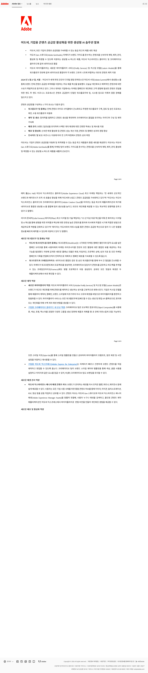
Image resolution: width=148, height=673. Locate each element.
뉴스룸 (29, 3)
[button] (8, 661)
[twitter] (26, 661)
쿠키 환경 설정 (111, 661)
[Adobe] (4, 3)
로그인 (145, 3)
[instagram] (21, 661)
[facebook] (17, 661)
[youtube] (34, 661)
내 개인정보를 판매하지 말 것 (125, 661)
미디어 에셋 (47, 3)
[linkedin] (30, 661)
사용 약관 (103, 661)
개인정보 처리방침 (93, 661)
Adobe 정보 (16, 3)
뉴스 (37, 3)
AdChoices (141, 661)
